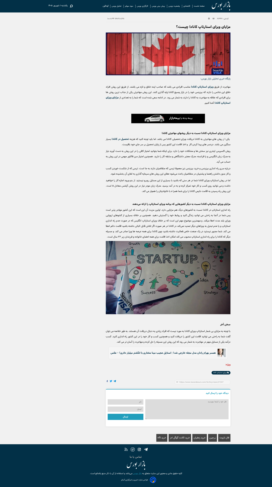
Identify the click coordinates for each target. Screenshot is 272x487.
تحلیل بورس (117, 6)
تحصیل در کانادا (120, 139)
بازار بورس (137, 473)
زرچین (212, 438)
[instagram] (139, 450)
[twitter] (133, 450)
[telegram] (146, 450)
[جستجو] (71, 6)
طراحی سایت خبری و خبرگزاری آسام (134, 479)
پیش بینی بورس (158, 6)
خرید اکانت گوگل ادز (180, 438)
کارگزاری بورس (143, 6)
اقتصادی (187, 6)
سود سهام (129, 6)
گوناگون (106, 6)
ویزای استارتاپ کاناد (220, 372)
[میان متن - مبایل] (168, 118)
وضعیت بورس (174, 6)
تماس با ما (136, 457)
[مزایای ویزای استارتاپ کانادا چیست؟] (114, 381)
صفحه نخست (199, 6)
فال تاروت (224, 438)
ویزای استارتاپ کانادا (202, 87)
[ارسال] (213, 19)
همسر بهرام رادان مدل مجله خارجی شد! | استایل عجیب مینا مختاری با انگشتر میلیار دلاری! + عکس (163, 353)
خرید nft (162, 438)
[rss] (126, 450)
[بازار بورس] (218, 6)
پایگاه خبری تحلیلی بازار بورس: (215, 79)
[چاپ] (209, 19)
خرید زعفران (200, 438)
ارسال (125, 417)
